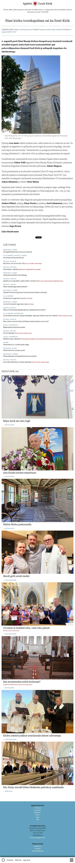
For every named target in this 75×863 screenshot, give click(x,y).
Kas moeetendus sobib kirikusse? (21, 681)
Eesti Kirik (45, 3)
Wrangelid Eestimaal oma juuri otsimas (17, 252)
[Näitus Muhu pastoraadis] (37, 521)
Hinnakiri (37, 810)
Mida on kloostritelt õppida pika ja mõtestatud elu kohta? (24, 310)
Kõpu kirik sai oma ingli (16, 421)
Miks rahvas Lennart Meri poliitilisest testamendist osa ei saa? (26, 321)
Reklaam (37, 812)
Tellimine (18, 860)
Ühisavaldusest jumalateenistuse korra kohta (19, 356)
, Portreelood (18, 313)
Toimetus (37, 808)
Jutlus (5, 325)
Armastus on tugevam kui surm (14, 298)
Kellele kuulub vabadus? (12, 339)
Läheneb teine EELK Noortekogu (15, 275)
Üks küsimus (7, 290)
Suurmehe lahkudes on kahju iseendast (17, 362)
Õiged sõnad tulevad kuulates (14, 327)
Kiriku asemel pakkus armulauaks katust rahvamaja (32, 735)
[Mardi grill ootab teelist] (37, 573)
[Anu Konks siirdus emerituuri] (37, 470)
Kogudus (42, 29)
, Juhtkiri (12, 284)
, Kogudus (17, 255)
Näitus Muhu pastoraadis (17, 524)
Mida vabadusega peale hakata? (15, 287)
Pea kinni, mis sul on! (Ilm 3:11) (14, 263)
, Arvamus (12, 261)
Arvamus (6, 261)
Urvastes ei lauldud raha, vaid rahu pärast (26, 628)
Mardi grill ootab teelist (16, 576)
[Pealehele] (35, 5)
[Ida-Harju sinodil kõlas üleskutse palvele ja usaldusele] (37, 784)
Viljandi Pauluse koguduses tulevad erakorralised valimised (25, 292)
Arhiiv (37, 815)
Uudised (59, 29)
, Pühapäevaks (13, 325)
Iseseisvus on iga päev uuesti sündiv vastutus (20, 281)
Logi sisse (26, 860)
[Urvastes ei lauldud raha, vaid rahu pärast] (37, 625)
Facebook (37, 846)
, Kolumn (12, 307)
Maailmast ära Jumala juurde (14, 350)
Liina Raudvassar (25, 29)
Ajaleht (27, 3)
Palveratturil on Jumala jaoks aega (16, 345)
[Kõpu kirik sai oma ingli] (37, 418)
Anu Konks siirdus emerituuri (13, 258)
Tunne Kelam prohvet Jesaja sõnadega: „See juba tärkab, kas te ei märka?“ (31, 316)
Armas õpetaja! (9, 333)
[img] (72, 860)
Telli (37, 820)
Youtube (38, 848)
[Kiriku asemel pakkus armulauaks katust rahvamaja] (37, 733)
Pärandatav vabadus (11, 269)
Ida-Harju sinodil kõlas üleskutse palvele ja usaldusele (33, 787)
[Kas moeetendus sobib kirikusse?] (37, 679)
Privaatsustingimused (37, 838)
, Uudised (14, 249)
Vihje (37, 817)
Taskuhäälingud (37, 851)
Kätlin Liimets (9, 425)
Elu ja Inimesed (8, 255)
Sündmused (50, 29)
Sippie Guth (8, 791)
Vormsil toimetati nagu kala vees (15, 304)
